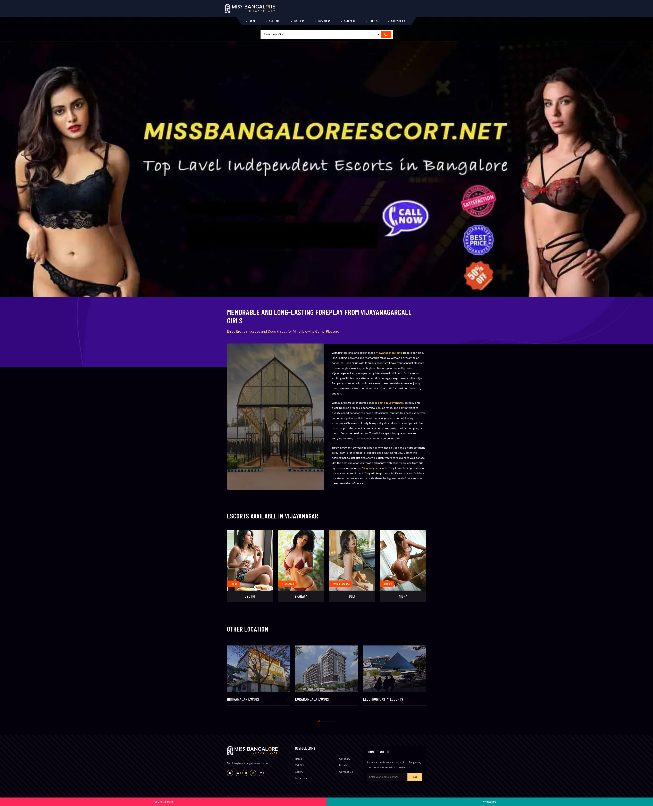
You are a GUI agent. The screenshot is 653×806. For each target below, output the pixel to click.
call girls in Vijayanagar (388, 403)
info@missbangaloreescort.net (250, 763)
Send (415, 776)
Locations (324, 21)
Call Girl (275, 21)
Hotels (373, 21)
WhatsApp (489, 801)
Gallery (299, 21)
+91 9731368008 (163, 801)
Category (350, 21)
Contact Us (398, 21)
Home (252, 21)
